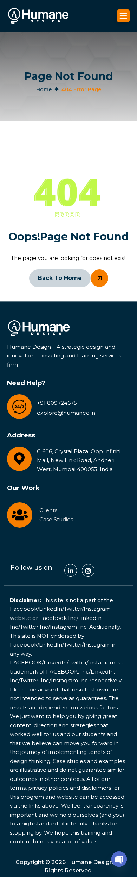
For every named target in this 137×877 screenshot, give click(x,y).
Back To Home (60, 278)
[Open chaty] (119, 858)
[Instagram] (88, 570)
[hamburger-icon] (123, 15)
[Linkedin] (70, 570)
